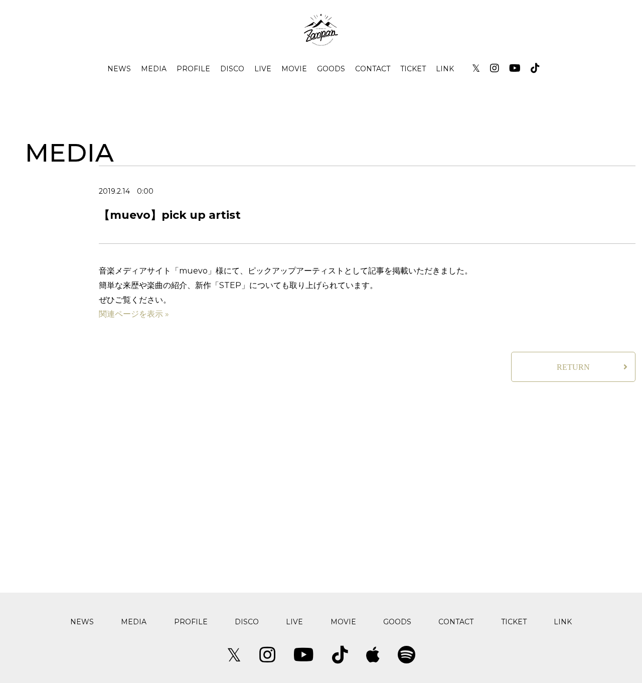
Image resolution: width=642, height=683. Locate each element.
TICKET (413, 68)
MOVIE (294, 68)
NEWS (119, 68)
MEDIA (154, 68)
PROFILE (193, 68)
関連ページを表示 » (134, 314)
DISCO (232, 68)
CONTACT (372, 68)
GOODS (331, 68)
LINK (445, 68)
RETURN (573, 367)
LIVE (262, 68)
